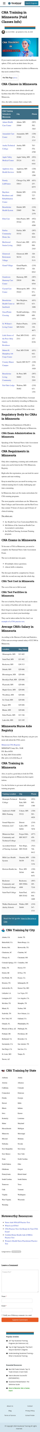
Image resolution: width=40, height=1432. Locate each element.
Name (4, 1296)
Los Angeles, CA (23, 998)
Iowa (3, 1113)
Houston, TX (6, 983)
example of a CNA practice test (13, 621)
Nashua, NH (22, 1008)
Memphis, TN (22, 1003)
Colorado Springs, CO (9, 962)
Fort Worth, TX (7, 978)
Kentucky (5, 1118)
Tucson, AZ (6, 1059)
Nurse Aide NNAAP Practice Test (17, 1222)
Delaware (21, 1093)
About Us (10, 1406)
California (5, 1088)
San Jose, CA (22, 1049)
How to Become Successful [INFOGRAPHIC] (18, 1376)
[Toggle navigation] (4, 3)
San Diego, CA (7, 1049)
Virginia (4, 1194)
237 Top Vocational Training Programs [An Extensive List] (18, 1342)
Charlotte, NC (22, 952)
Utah (3, 1189)
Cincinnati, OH (23, 957)
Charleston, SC (7, 952)
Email (4, 1306)
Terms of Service (10, 1415)
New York (21, 1154)
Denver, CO (22, 968)
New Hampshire (7, 1149)
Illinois (4, 1108)
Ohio (19, 1164)
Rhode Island (22, 1174)
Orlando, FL (6, 1024)
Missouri (5, 1139)
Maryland (21, 1123)
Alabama (5, 1077)
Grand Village (7, 265)
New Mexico (6, 1154)
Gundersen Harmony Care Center (7, 280)
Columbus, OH (23, 962)
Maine (4, 1123)
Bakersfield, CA (7, 942)
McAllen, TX (6, 1003)
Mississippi (21, 1133)
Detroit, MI (5, 973)
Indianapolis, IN (23, 983)
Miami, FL (5, 1008)
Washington (21, 1194)
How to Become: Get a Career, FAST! (19, 1389)
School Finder (30, 1415)
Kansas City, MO (23, 988)
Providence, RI (22, 1034)
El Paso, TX (22, 973)
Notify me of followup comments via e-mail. (17, 1315)
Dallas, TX (5, 968)
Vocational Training (23, 1426)
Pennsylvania (6, 1174)
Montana (20, 1139)
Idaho (19, 1103)
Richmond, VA (7, 1039)
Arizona (4, 1083)
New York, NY (7, 1018)
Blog (10, 1411)
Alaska (20, 1077)
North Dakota (6, 1164)
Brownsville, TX (23, 947)
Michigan (21, 1128)
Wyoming (5, 1205)
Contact (30, 1406)
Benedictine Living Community (6, 376)
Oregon (20, 1169)
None (4, 1159)
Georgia (20, 1098)
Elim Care (6, 218)
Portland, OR (6, 1034)
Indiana (20, 1108)
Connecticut (6, 1093)
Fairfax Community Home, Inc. (6, 233)
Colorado (21, 1088)
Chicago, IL (6, 957)
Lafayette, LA (6, 993)
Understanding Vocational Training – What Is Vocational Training (21, 1354)
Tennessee (5, 1184)
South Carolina (7, 1179)
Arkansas (21, 1083)
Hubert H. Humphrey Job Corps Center (7, 353)
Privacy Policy (30, 1411)
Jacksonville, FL (7, 988)
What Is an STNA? (12, 1225)
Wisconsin (21, 1199)
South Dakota (22, 1179)
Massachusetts (6, 1128)
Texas (19, 1184)
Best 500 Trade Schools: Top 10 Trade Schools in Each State (19, 1370)
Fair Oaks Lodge (8, 385)
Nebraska (5, 1144)
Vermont (20, 1189)
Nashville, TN (6, 1013)
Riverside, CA (22, 1039)
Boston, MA (6, 947)
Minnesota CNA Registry (11, 744)
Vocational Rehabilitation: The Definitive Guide (19, 1383)
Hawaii (4, 1103)
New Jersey (21, 1149)
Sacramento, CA (7, 1044)
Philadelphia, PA (23, 1024)
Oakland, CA (22, 1018)
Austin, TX (21, 937)
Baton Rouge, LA (23, 942)
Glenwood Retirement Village (6, 256)
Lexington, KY (7, 998)
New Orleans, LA (23, 1013)
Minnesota (5, 1133)
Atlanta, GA (6, 937)
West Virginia (6, 1199)
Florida (4, 1098)
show (15, 78)
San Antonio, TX (23, 1044)
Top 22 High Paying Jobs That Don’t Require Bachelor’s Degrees (20, 1348)
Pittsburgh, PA (22, 1029)
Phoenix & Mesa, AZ (9, 1029)
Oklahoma (5, 1169)
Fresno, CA (21, 978)
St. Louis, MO (6, 1054)
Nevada (20, 1144)
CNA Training (16, 1252)
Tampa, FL (21, 1054)
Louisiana (21, 1118)
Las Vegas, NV (23, 993)
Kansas (20, 1113)
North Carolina (22, 1159)
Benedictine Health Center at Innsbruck (8, 303)
